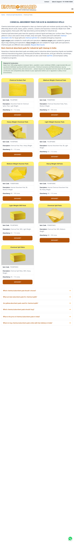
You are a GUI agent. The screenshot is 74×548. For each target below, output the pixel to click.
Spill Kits (50, 56)
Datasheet (17, 115)
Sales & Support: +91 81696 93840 (62, 2)
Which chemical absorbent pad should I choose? (19, 291)
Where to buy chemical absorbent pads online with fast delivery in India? (27, 323)
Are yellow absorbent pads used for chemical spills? (20, 303)
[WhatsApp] (70, 538)
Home (3, 15)
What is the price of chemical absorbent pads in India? (21, 317)
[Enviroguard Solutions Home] (30, 8)
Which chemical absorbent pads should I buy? (18, 309)
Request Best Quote (38, 45)
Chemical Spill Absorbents (14, 15)
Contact (46, 2)
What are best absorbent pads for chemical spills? (20, 297)
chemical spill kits (31, 38)
